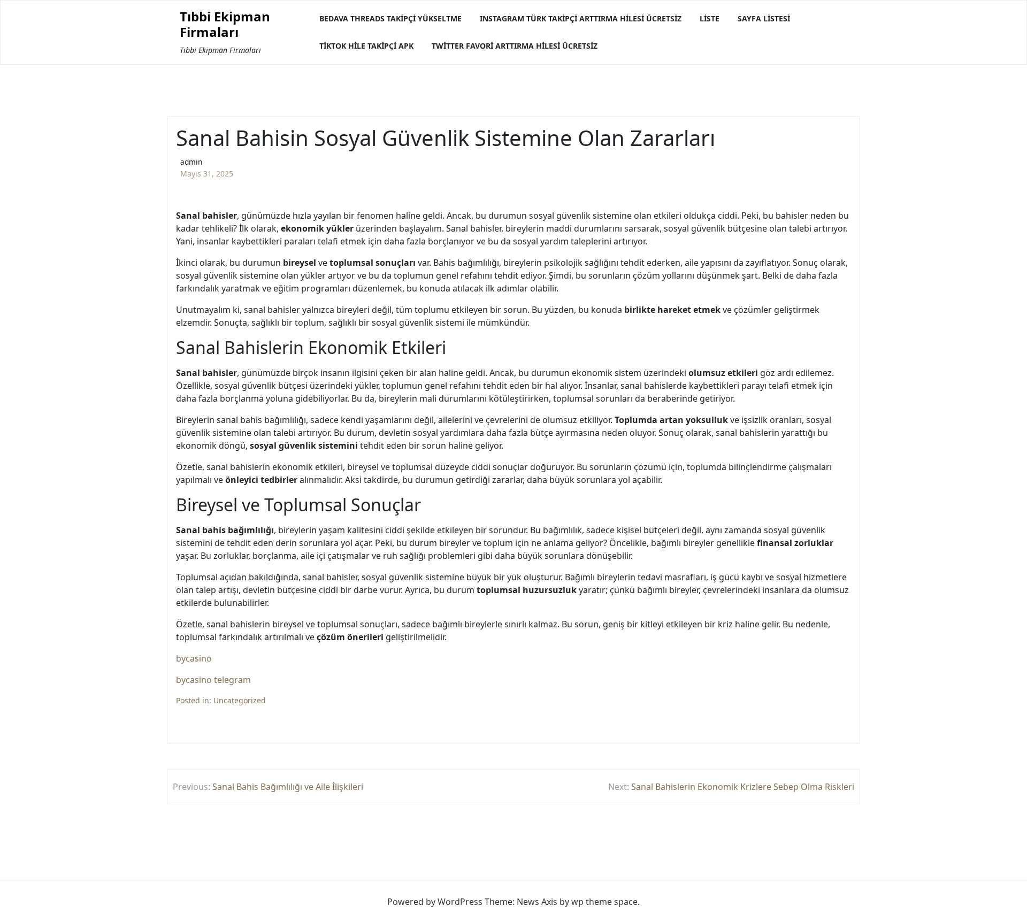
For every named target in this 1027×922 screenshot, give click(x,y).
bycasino (194, 658)
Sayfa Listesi (764, 18)
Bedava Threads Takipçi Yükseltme (390, 18)
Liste (709, 18)
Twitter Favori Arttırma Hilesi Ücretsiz (514, 46)
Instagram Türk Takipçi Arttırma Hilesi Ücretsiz (580, 18)
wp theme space (604, 902)
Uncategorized (239, 700)
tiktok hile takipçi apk (366, 46)
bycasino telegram (213, 680)
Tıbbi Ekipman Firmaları (225, 24)
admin (191, 162)
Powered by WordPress (434, 902)
